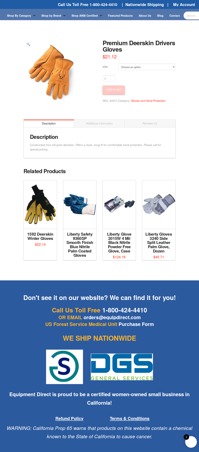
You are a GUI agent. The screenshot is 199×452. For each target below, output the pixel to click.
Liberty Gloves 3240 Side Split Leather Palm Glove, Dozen (158, 242)
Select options (41, 222)
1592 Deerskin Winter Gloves (40, 236)
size (105, 66)
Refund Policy (69, 418)
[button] (28, 44)
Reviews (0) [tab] (150, 123)
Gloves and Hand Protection (148, 101)
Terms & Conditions (129, 418)
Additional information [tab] (99, 123)
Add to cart (113, 89)
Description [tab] (49, 123)
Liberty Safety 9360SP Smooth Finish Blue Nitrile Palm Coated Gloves (79, 244)
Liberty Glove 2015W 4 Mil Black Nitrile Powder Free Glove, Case (119, 242)
